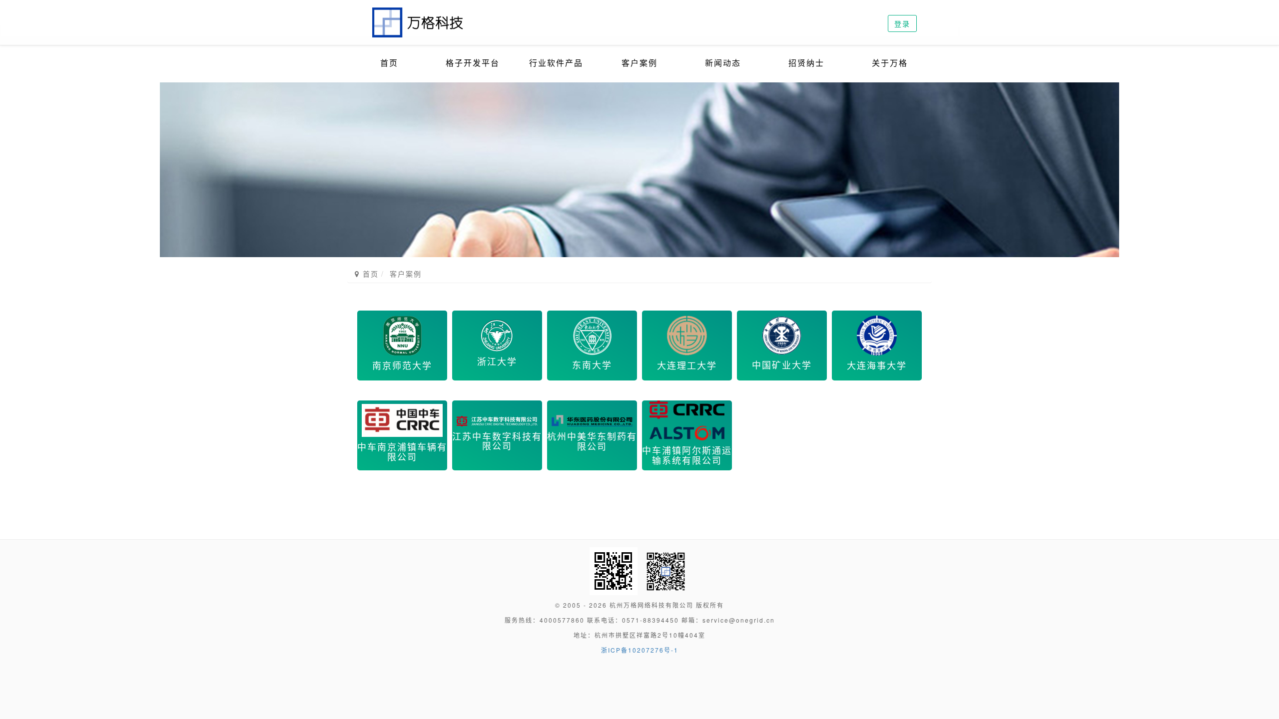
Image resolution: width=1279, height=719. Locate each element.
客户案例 (639, 62)
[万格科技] (418, 12)
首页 (389, 62)
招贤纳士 (806, 62)
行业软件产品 (556, 62)
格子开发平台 (473, 62)
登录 (902, 23)
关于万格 (890, 62)
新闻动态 (723, 62)
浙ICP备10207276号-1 (639, 650)
